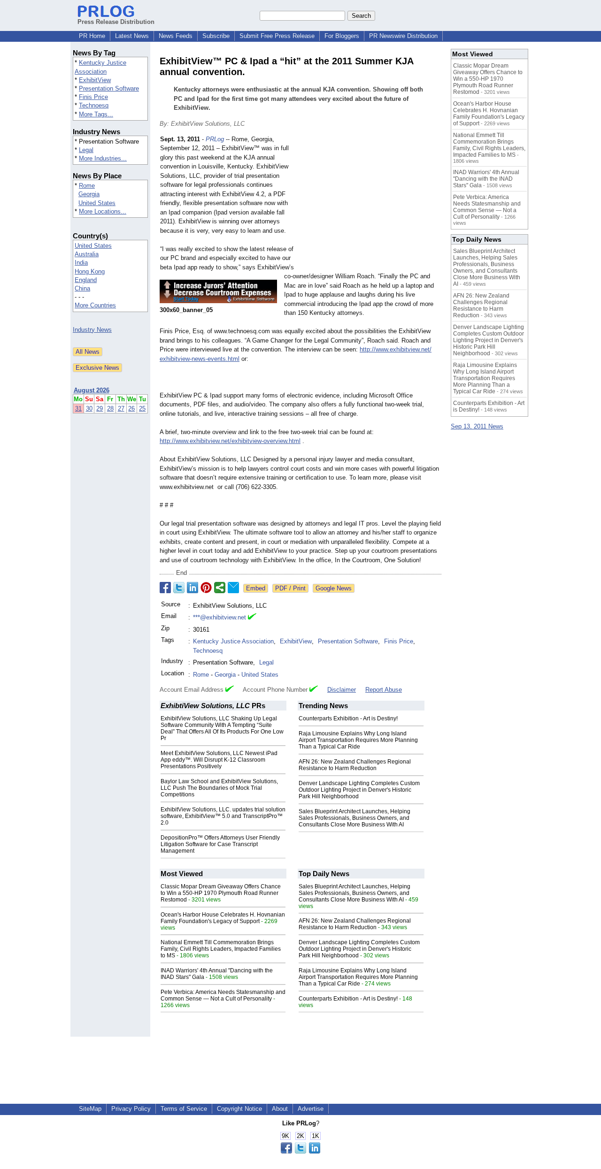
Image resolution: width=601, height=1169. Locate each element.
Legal (86, 149)
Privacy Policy (131, 1108)
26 (131, 408)
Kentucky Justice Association (233, 641)
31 (78, 408)
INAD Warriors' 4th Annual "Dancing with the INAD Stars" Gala (486, 179)
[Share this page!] (300, 1151)
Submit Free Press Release (277, 35)
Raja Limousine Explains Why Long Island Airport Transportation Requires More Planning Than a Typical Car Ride (358, 740)
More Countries (95, 305)
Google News (334, 588)
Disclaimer (341, 689)
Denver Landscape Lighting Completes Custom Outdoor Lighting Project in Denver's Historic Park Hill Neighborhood (359, 790)
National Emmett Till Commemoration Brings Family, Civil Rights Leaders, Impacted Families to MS (221, 949)
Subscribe (216, 35)
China (82, 288)
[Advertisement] (370, 203)
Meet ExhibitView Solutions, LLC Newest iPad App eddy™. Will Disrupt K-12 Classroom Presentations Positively (219, 760)
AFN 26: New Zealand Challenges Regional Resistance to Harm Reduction (355, 765)
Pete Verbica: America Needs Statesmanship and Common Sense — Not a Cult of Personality (223, 995)
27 (121, 408)
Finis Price (93, 96)
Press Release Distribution (115, 21)
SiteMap (90, 1108)
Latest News (132, 35)
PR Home (92, 35)
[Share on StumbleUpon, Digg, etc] (219, 587)
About (280, 1108)
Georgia (89, 194)
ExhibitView (95, 80)
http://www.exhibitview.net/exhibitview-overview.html (230, 440)
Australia (87, 254)
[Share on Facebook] (165, 587)
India (81, 262)
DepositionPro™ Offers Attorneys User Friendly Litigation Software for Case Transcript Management (220, 844)
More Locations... (102, 211)
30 (89, 408)
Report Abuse (383, 689)
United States (97, 202)
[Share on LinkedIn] (192, 587)
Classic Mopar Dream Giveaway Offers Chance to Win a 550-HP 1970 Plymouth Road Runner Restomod (221, 893)
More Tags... (96, 114)
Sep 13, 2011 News (477, 426)
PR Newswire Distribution (403, 35)
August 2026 (91, 390)
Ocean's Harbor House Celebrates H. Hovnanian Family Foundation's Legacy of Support (223, 918)
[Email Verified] (252, 617)
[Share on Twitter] (179, 587)
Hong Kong (90, 271)
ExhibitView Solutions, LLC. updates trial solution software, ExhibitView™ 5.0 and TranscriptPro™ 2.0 (223, 816)
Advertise (311, 1108)
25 (142, 408)
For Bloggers (341, 35)
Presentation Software (109, 88)
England (86, 279)
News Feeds (176, 35)
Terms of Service (184, 1108)
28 (110, 408)
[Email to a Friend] (233, 587)
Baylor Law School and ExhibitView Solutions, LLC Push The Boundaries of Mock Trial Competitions (219, 788)
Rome (87, 185)
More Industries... (103, 158)
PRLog (215, 139)
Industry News (92, 329)
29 (99, 408)
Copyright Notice (239, 1108)
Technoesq (93, 105)
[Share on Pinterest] (206, 587)
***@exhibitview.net (219, 617)
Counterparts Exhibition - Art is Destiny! (348, 718)
